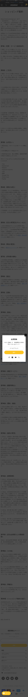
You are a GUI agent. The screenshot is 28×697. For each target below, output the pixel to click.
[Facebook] (9, 357)
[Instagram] (12, 357)
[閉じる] (25, 335)
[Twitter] (19, 357)
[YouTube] (15, 357)
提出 (14, 352)
